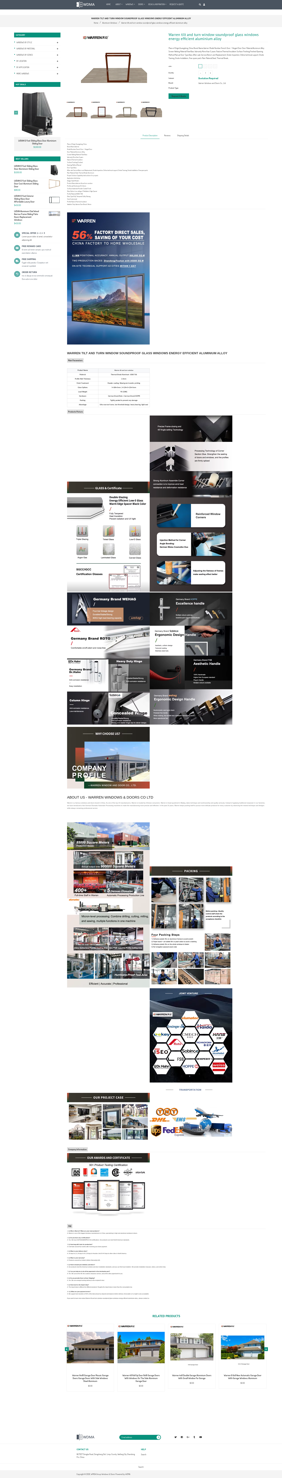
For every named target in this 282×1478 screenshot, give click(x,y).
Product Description (150, 135)
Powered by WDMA (122, 1474)
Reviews (167, 135)
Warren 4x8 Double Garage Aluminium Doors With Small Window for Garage (191, 1377)
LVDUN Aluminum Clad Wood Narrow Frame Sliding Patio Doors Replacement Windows (26, 215)
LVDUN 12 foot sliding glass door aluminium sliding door (37, 142)
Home (96, 23)
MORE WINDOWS (22, 73)
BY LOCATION (21, 61)
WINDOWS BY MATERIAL (25, 48)
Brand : (171, 83)
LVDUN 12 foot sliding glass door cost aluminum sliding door (26, 183)
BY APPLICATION (22, 67)
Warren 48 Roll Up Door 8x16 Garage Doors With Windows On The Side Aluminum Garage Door (141, 1378)
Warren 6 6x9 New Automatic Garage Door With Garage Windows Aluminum (242, 1377)
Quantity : (171, 73)
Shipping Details (183, 135)
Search (143, 1454)
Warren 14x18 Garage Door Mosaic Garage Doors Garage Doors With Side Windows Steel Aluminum (90, 1378)
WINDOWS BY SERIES (24, 55)
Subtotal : (171, 78)
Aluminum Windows (109, 23)
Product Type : (174, 88)
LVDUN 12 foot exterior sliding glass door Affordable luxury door (24, 198)
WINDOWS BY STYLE (24, 42)
